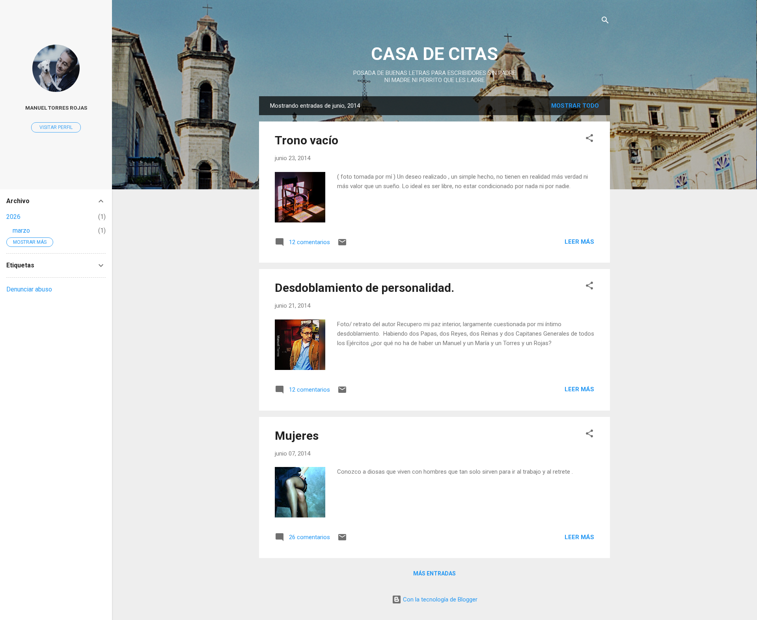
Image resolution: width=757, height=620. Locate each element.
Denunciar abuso (29, 289)
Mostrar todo (575, 105)
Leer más (579, 241)
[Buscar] (605, 21)
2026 (13, 216)
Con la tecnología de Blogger (439, 599)
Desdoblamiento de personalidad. (364, 288)
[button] (589, 139)
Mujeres (297, 436)
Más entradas (434, 573)
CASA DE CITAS (434, 53)
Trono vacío (306, 140)
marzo (21, 230)
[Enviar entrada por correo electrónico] (342, 244)
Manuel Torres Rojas (56, 108)
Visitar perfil (56, 127)
